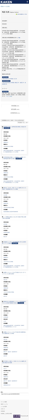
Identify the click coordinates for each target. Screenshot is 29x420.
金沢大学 (5, 296)
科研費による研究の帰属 (6, 413)
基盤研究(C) (6, 142)
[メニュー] (27, 2)
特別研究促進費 (7, 232)
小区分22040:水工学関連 (7, 78)
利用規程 (3, 411)
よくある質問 (4, 406)
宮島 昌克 (5, 279)
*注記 (26, 14)
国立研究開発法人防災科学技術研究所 (11, 211)
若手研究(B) (6, 317)
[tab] (15, 106)
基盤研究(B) (6, 172)
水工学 (15, 78)
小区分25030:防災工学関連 (8, 82)
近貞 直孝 (5, 195)
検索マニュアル (4, 404)
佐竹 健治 (5, 224)
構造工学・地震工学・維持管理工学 (10, 351)
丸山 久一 (5, 368)
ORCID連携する (20, 14)
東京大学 (5, 236)
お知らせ (3, 408)
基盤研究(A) (6, 376)
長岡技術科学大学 (7, 385)
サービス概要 (4, 401)
